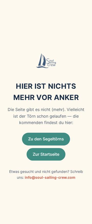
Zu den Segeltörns (46, 138)
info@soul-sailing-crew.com (50, 177)
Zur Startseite (46, 154)
